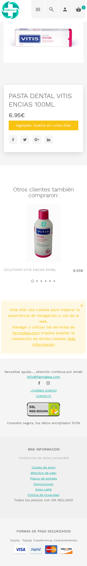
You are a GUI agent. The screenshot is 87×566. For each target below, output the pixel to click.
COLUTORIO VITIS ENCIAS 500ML (30, 270)
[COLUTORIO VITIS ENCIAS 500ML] (43, 233)
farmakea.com (26, 333)
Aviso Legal (43, 489)
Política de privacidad (43, 495)
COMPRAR (68, 253)
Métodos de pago (44, 473)
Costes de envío (44, 467)
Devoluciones (43, 484)
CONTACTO (43, 396)
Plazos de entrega (43, 478)
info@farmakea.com (43, 377)
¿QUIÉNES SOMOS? (43, 390)
